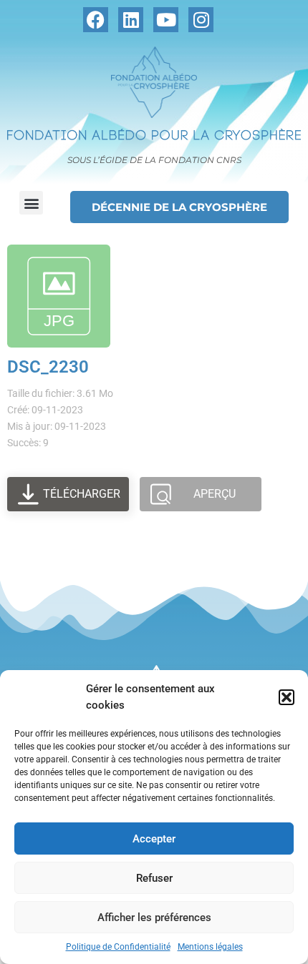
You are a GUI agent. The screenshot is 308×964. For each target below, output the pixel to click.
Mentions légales (210, 947)
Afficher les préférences (154, 917)
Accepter (154, 838)
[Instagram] (200, 19)
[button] (286, 697)
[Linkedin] (130, 19)
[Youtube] (165, 19)
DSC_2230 (48, 367)
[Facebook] (95, 19)
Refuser (154, 878)
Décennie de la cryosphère (179, 207)
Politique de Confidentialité (118, 947)
